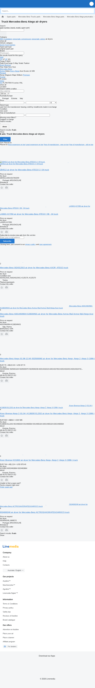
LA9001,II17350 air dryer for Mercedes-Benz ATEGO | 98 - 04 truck (29, 214)
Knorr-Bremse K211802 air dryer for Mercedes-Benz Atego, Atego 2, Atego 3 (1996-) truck (39, 460)
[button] (91, 4)
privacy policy (30, 244)
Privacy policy (8, 608)
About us (6, 557)
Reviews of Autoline (10, 616)
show (4, 127)
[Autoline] (2, 16)
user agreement (45, 244)
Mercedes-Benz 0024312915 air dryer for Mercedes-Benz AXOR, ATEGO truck (34, 268)
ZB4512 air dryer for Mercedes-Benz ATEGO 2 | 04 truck (24, 170)
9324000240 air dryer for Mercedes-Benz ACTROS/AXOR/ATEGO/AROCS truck (35, 512)
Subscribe (7, 241)
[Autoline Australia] (15, 4)
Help (4, 561)
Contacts (6, 565)
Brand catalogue (9, 620)
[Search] (91, 11)
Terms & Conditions (10, 604)
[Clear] (3, 33)
